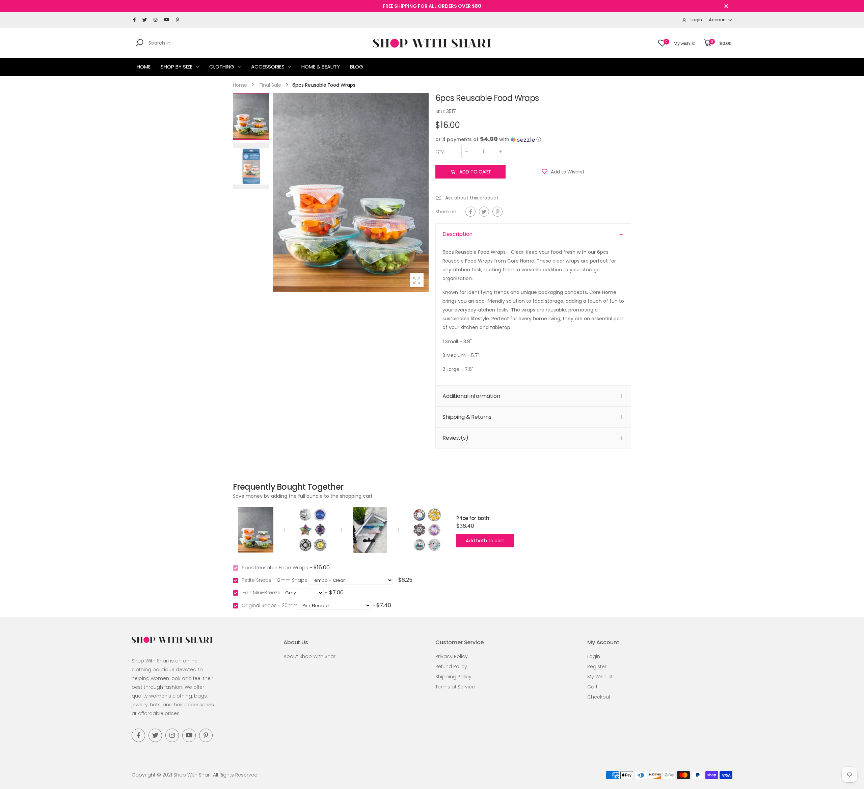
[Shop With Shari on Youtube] (166, 20)
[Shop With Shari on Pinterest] (177, 20)
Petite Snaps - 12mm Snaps (274, 580)
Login (593, 656)
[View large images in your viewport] (417, 280)
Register (596, 666)
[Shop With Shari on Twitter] (144, 20)
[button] (420, 192)
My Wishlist (600, 676)
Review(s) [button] (455, 438)
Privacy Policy (451, 656)
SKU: (440, 111)
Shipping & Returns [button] (466, 417)
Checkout (599, 696)
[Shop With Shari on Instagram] (155, 20)
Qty (440, 151)
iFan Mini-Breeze (261, 592)
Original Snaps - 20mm (270, 605)
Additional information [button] (471, 396)
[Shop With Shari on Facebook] (134, 20)
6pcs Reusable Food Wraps (275, 567)
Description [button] (457, 234)
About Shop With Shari (310, 656)
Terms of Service (455, 686)
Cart (592, 686)
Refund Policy (451, 666)
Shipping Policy (453, 676)
